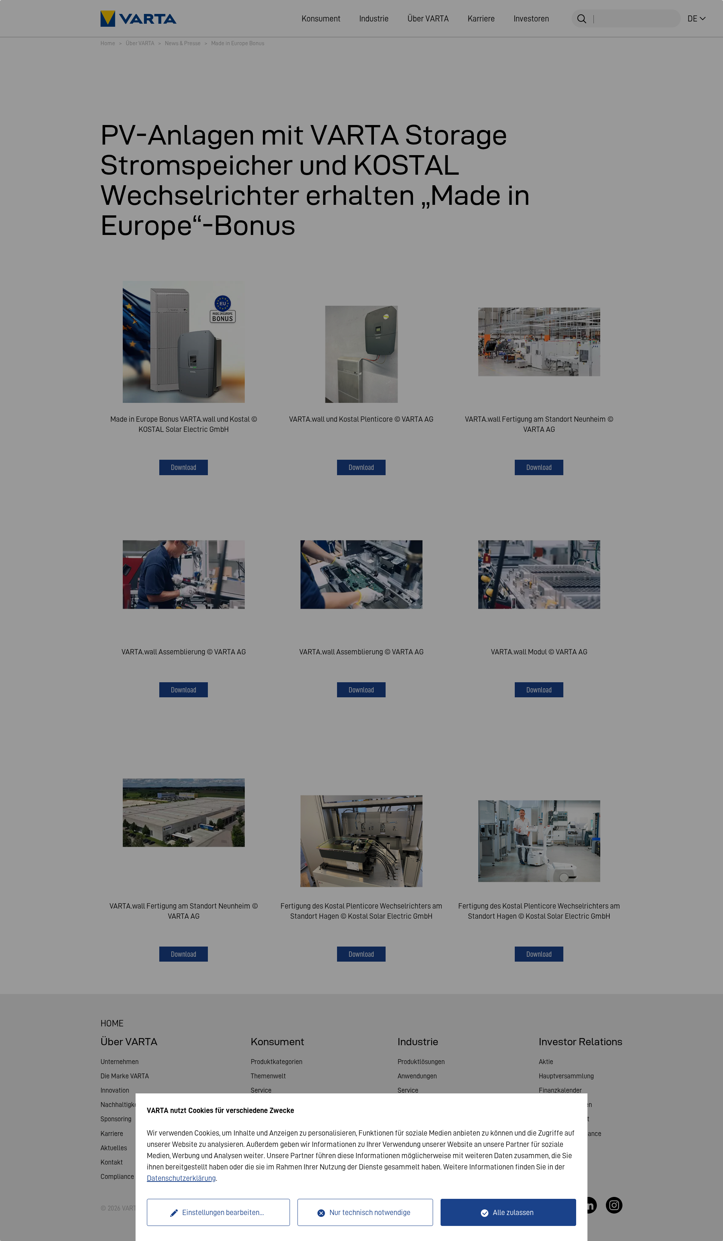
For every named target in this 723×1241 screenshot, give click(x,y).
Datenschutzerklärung (181, 1178)
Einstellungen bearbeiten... (223, 1212)
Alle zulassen (513, 1212)
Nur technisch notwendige (369, 1212)
